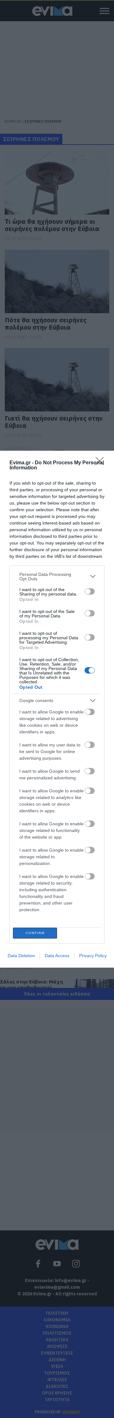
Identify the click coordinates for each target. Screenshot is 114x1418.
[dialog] (57, 709)
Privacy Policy (93, 955)
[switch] (90, 591)
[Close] (102, 463)
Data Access (57, 955)
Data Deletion (21, 955)
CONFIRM (35, 933)
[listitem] (57, 576)
